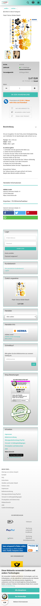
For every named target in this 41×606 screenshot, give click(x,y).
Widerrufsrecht (6, 502)
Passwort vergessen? (11, 256)
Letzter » (13, 8)
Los (33, 364)
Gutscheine (5, 480)
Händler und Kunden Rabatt (10, 483)
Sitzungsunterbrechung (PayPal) (14, 440)
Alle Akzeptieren (20, 590)
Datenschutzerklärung (8, 586)
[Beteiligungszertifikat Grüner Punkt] (20, 413)
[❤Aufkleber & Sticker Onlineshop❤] (4, 2)
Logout (7, 270)
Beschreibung (8, 127)
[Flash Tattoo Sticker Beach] (20, 34)
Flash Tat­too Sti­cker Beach (20, 300)
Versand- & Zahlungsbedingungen (12, 497)
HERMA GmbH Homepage (12, 336)
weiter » (6, 8)
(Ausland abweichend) (25, 69)
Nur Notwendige (20, 596)
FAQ (3, 477)
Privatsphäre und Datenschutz (10, 499)
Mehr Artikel (8, 338)
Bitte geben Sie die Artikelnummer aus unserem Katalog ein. (19, 354)
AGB (3, 505)
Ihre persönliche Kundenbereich (14, 268)
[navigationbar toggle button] (38, 2)
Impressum (8, 434)
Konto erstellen (9, 253)
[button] (6, 88)
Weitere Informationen (20, 602)
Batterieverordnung (7, 491)
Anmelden (20, 248)
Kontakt (4, 475)
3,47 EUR (20, 304)
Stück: (5, 84)
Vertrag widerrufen (16, 455)
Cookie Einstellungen (8, 507)
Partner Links (5, 486)
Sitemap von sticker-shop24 (10, 472)
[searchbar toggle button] (27, 2)
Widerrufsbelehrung (15, 457)
